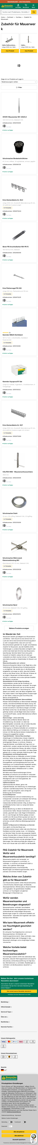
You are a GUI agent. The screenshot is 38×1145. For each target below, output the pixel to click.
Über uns (4, 1017)
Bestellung (5, 1002)
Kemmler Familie (7, 1027)
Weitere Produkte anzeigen (19, 628)
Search (33, 12)
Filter (20, 87)
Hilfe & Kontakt (6, 1007)
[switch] (33, 1142)
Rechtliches (5, 1022)
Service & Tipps (6, 1012)
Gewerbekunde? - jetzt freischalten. (19, 1)
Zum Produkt (10, 51)
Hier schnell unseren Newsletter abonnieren (19, 991)
